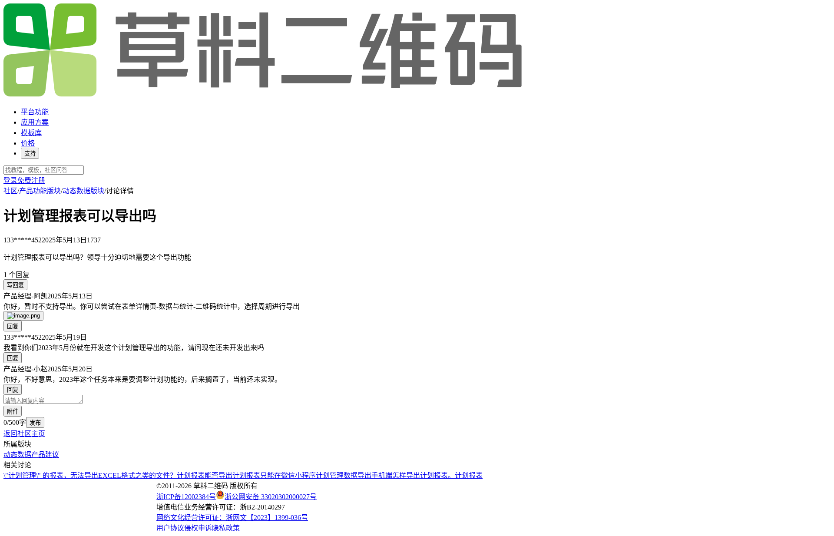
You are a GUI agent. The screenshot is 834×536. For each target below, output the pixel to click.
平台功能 (35, 112)
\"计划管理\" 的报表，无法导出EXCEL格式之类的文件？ (90, 475)
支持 (30, 153)
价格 (28, 143)
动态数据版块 (83, 191)
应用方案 (35, 122)
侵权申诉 (198, 528)
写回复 (15, 285)
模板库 (31, 132)
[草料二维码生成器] (264, 95)
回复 (12, 326)
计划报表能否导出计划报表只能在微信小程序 (246, 475)
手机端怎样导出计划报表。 (413, 475)
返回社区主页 (24, 433)
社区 (10, 191)
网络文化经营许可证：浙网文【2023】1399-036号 (232, 517)
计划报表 (469, 475)
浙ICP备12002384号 (186, 496)
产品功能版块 (40, 191)
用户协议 (170, 528)
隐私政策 (226, 528)
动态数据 (17, 454)
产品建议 (45, 454)
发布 (35, 423)
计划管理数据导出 (343, 475)
